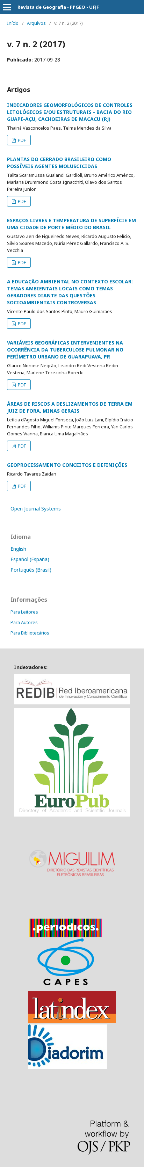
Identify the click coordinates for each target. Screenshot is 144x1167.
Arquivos (36, 23)
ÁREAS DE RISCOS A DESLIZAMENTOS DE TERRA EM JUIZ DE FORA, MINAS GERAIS (69, 407)
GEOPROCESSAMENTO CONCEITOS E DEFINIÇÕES (67, 465)
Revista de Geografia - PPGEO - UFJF (58, 7)
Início (13, 23)
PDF (21, 140)
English (18, 548)
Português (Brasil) (30, 569)
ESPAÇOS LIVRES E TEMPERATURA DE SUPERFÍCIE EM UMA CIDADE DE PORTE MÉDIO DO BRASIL (71, 224)
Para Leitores (24, 612)
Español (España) (29, 559)
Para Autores (24, 622)
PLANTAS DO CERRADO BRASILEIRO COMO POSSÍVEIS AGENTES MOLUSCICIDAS (59, 162)
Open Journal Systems (35, 508)
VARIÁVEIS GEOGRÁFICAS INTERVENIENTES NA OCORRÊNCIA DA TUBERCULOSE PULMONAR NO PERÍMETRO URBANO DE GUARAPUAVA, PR (65, 349)
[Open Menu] (7, 7)
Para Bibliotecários (29, 633)
